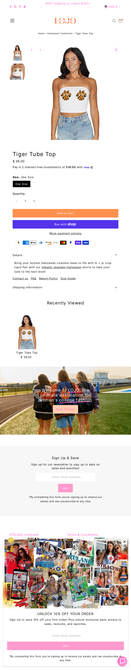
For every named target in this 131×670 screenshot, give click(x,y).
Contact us (20, 278)
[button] (122, 661)
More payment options (65, 233)
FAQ (33, 278)
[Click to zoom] (116, 50)
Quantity (19, 193)
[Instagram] (15, 7)
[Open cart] (120, 20)
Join (65, 488)
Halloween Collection (59, 33)
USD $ (113, 6)
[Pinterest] (20, 7)
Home (41, 33)
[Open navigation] (12, 21)
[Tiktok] (24, 7)
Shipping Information (27, 287)
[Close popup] (124, 542)
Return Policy (48, 278)
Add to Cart (65, 213)
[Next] (89, 7)
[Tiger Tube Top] (27, 331)
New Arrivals (65, 409)
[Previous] (42, 7)
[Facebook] (10, 7)
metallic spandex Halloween (61, 267)
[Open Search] (114, 20)
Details (18, 255)
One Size (21, 184)
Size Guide (68, 278)
